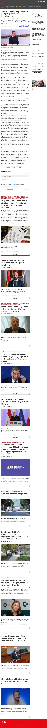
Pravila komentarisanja (29, 725)
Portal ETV (16, 26)
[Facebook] (2, 8)
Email (12, 185)
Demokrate (19, 167)
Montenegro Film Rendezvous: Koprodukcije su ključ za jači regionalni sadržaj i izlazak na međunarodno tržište (37, 16)
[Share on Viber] (27, 26)
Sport (23, 6)
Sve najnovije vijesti (37, 39)
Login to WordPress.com (21, 184)
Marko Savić (8, 167)
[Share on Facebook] (20, 26)
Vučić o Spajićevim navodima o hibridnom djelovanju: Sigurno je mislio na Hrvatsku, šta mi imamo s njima (38, 35)
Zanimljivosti (32, 6)
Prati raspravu (29, 173)
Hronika (13, 6)
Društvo (10, 6)
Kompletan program (37, 72)
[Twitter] (4, 8)
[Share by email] (25, 26)
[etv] (4, 3)
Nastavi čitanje (15, 254)
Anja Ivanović (11, 223)
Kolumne (19, 6)
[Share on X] (22, 26)
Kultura (25, 6)
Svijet (29, 6)
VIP (16, 6)
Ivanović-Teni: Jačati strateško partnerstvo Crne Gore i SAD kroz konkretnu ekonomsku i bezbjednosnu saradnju (38, 23)
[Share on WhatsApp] (23, 26)
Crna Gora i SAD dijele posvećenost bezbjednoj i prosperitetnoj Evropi (38, 29)
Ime (2, 185)
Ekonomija (6, 6)
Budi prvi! (10, 176)
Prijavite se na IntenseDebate (16, 184)
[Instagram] (7, 8)
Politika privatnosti (22, 725)
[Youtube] (6, 8)
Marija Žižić (11, 496)
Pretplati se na (4, 189)
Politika (2, 6)
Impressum (16, 725)
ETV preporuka (38, 6)
